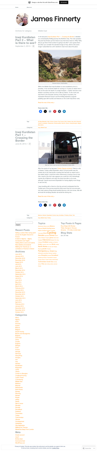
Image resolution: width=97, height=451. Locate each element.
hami (57, 237)
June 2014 (18, 280)
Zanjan (39, 266)
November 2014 (20, 270)
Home (16, 7)
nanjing (57, 244)
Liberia (17, 371)
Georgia (17, 351)
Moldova (17, 383)
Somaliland (18, 409)
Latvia (17, 369)
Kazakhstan (18, 365)
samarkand (45, 253)
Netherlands (19, 387)
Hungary (17, 357)
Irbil (75, 121)
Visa (42, 264)
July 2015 (18, 264)
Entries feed (19, 439)
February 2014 (19, 288)
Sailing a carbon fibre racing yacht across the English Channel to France (25, 235)
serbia (39, 255)
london (40, 244)
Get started (64, 2)
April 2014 (18, 284)
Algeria (17, 319)
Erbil (65, 121)
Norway (17, 391)
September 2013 (20, 298)
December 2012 (20, 308)
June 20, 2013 (20, 143)
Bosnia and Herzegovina (22, 333)
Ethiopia (17, 345)
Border (44, 215)
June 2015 (18, 266)
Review (17, 395)
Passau (55, 246)
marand (44, 244)
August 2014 (19, 276)
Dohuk (52, 121)
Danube (41, 235)
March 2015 (19, 268)
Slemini (63, 123)
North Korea (19, 389)
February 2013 (19, 304)
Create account (20, 435)
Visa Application (20, 425)
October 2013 (19, 296)
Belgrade (40, 228)
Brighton (40, 230)
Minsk (53, 244)
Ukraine (17, 419)
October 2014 (19, 272)
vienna (39, 264)
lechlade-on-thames (53, 242)
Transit (46, 259)
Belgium (17, 329)
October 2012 (19, 312)
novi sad (49, 246)
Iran (16, 359)
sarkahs (54, 253)
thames (45, 257)
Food (16, 347)
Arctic (17, 321)
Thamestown (50, 257)
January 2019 (19, 256)
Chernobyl (18, 337)
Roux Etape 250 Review (68, 226)
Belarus (17, 327)
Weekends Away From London (24, 429)
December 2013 (20, 292)
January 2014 (19, 290)
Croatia (17, 341)
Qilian (48, 251)
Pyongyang (42, 251)
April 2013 (18, 302)
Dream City (57, 121)
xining (48, 264)
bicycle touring (19, 331)
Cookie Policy (55, 448)
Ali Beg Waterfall (42, 121)
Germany (18, 353)
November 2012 (20, 310)
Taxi (74, 215)
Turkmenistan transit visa (45, 262)
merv (50, 244)
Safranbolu (40, 253)
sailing (17, 399)
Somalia (17, 407)
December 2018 (20, 258)
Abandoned (40, 226)
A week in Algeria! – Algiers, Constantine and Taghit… (23, 240)
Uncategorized (19, 421)
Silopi (70, 215)
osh (52, 246)
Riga (56, 251)
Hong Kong (18, 355)
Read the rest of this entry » (46, 102)
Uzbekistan (18, 423)
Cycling (51, 232)
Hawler (69, 121)
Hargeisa (40, 240)
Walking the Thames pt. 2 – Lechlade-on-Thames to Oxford (24, 248)
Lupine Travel (19, 377)
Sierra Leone (19, 403)
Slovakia (17, 405)
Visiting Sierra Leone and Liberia (25, 243)
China (17, 339)
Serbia (17, 401)
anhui (48, 226)
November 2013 (20, 294)
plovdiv (44, 249)
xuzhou (51, 264)
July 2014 (18, 278)
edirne (39, 237)
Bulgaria (17, 335)
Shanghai (44, 255)
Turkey (49, 218)
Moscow (17, 385)
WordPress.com (20, 443)
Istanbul (17, 363)
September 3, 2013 (22, 46)
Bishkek (53, 228)
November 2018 (20, 260)
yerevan (55, 264)
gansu (51, 237)
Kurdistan (44, 123)
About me (29, 7)
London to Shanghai (21, 373)
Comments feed (20, 441)
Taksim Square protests (64, 168)
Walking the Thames (21, 427)
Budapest (44, 230)
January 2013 (19, 306)
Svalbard (18, 411)
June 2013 (18, 300)
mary (47, 244)
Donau (51, 235)
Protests (66, 215)
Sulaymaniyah (73, 123)
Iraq (72, 121)
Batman (40, 215)
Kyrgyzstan (18, 367)
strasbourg (40, 257)
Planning (18, 393)
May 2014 (18, 282)
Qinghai (52, 251)
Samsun (50, 253)
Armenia (17, 323)
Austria (17, 325)
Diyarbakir (49, 215)
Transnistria (18, 413)
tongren (55, 257)
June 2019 (18, 254)
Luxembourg (19, 379)
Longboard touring (20, 375)
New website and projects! (23, 245)
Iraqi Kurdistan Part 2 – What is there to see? (25, 40)
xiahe (45, 264)
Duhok (62, 121)
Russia (17, 397)
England (17, 343)
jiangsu (52, 240)
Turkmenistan (19, 417)
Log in (17, 437)
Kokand (40, 242)
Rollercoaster (57, 123)
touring (39, 259)
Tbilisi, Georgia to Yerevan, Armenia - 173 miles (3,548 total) (71, 229)
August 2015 (19, 262)
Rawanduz (51, 123)
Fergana (47, 237)
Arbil (48, 121)
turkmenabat (55, 259)
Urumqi (55, 261)
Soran (67, 123)
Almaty (45, 226)
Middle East (44, 127)
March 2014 (19, 286)
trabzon (43, 259)
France (17, 349)
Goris (55, 237)
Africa (17, 318)
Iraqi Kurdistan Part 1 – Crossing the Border (61, 37)
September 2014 (20, 274)
